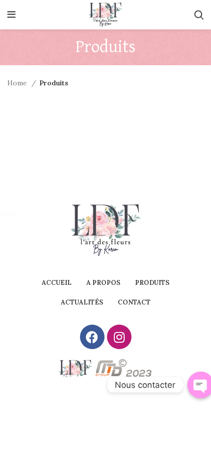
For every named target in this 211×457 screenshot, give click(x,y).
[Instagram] (119, 337)
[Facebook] (92, 337)
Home (18, 82)
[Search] (199, 15)
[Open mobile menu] (11, 15)
